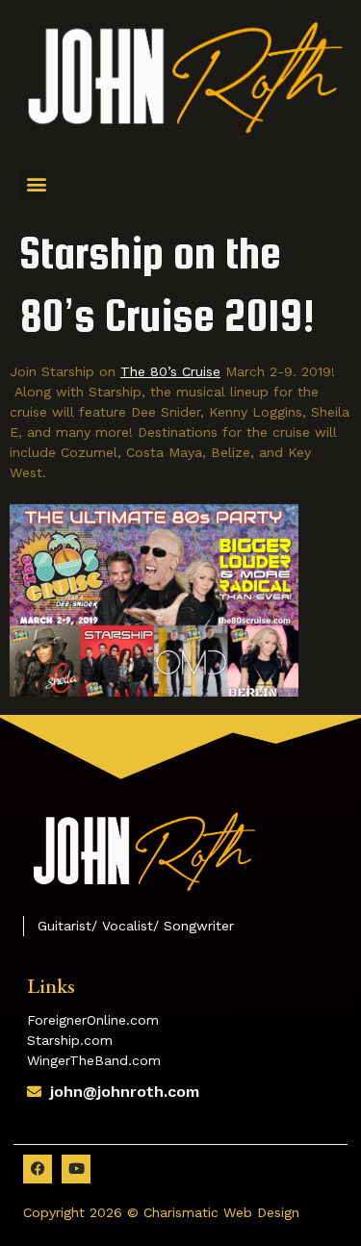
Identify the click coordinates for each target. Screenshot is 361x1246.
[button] (36, 184)
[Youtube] (76, 1169)
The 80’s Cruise (170, 371)
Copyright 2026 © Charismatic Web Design (161, 1212)
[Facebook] (37, 1169)
